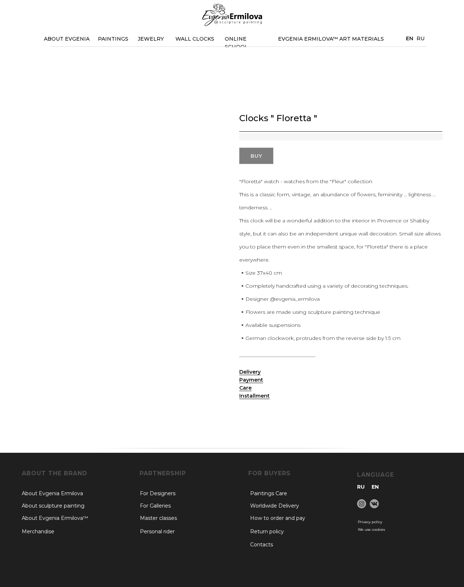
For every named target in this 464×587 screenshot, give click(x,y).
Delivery (250, 372)
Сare (245, 388)
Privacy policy (370, 522)
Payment (251, 380)
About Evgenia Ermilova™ (55, 518)
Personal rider (157, 531)
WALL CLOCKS (194, 39)
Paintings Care (268, 493)
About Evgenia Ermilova (52, 493)
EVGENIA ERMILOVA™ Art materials (331, 39)
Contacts (261, 544)
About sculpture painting (53, 505)
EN (375, 487)
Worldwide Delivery (274, 505)
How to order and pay (277, 518)
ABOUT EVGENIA (67, 39)
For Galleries (155, 505)
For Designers (157, 493)
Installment (254, 396)
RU (420, 38)
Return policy (267, 531)
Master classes (158, 518)
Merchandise (38, 531)
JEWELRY (151, 39)
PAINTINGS (113, 39)
